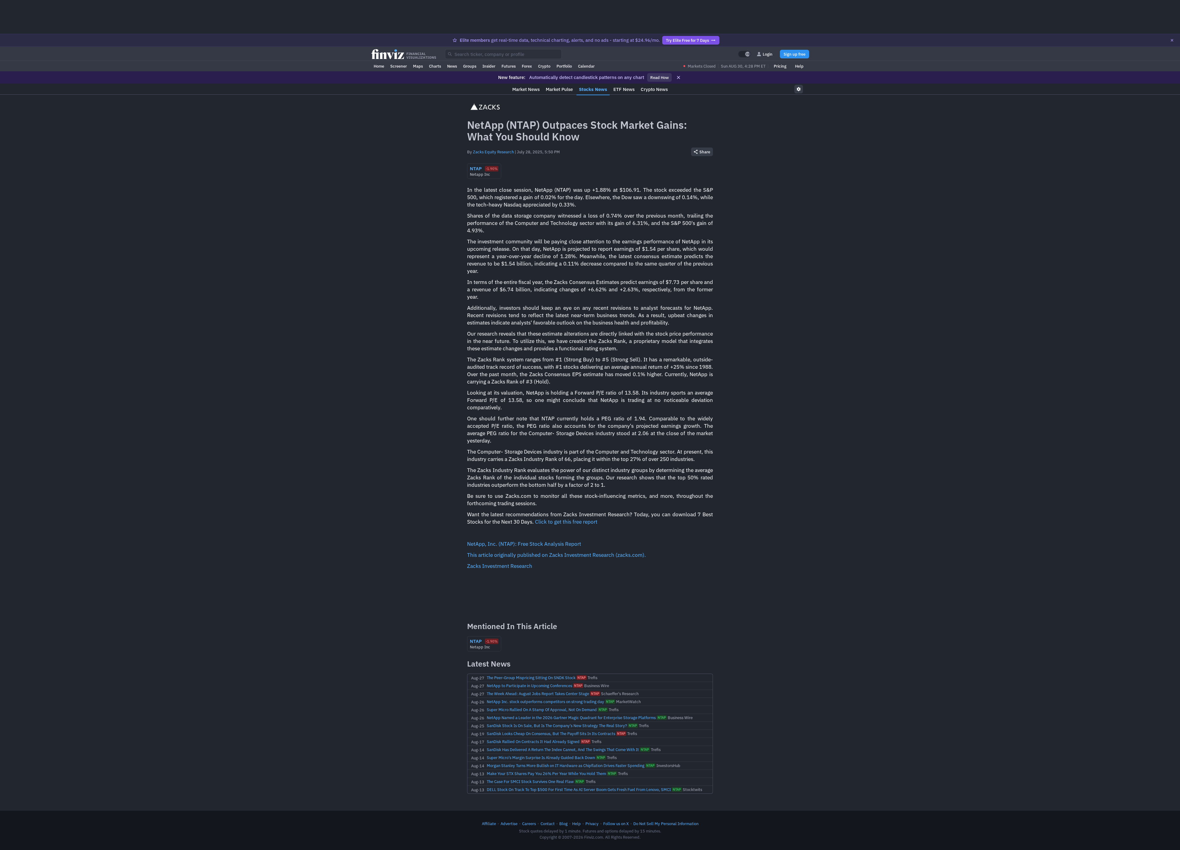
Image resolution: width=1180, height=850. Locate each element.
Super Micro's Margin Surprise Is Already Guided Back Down (541, 757)
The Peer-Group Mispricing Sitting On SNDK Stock (531, 677)
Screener (398, 66)
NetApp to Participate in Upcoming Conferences (529, 685)
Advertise (509, 823)
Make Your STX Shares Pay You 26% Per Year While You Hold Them (546, 773)
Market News (526, 89)
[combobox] (503, 54)
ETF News (624, 89)
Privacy (592, 823)
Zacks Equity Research (493, 151)
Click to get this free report (566, 521)
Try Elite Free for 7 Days (687, 40)
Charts (435, 66)
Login (768, 54)
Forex (527, 66)
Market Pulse (559, 89)
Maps (418, 66)
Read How (659, 77)
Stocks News (593, 89)
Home (379, 66)
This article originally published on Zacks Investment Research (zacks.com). (556, 555)
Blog (563, 823)
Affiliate (489, 823)
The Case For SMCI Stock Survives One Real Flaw (530, 781)
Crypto (544, 66)
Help (799, 66)
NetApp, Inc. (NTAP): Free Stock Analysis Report (524, 544)
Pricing (780, 66)
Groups (469, 66)
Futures (509, 66)
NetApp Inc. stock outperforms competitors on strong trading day (545, 701)
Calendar (586, 66)
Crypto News (654, 89)
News (452, 66)
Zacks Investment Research (499, 566)
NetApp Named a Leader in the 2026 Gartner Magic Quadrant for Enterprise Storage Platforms (571, 717)
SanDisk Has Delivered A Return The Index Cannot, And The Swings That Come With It (563, 749)
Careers (529, 823)
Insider (488, 66)
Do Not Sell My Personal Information (665, 823)
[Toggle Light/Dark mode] (744, 54)
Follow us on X (616, 823)
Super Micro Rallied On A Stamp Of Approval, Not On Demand (542, 709)
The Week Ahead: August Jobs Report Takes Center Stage (538, 693)
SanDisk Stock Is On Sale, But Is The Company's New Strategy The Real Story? (557, 725)
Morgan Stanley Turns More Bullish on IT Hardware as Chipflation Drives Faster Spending (565, 765)
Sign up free (794, 54)
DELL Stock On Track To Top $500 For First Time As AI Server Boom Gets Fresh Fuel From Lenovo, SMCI (579, 789)
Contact (548, 823)
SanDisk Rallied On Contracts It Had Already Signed (533, 741)
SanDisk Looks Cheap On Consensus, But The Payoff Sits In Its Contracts (551, 733)
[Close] (1172, 40)
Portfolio (564, 66)
